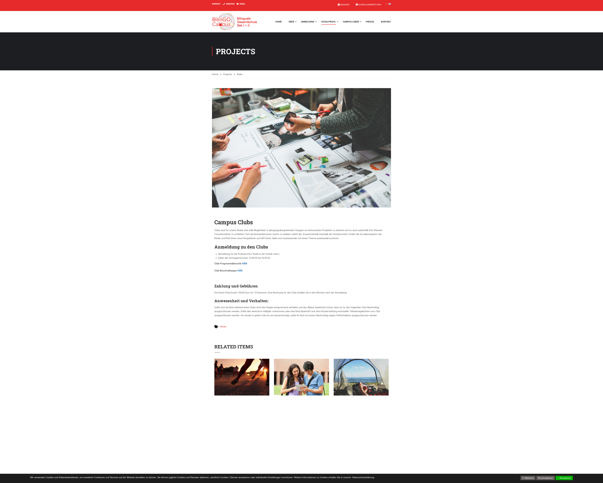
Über (291, 21)
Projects (227, 74)
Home (278, 21)
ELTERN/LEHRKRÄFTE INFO (369, 5)
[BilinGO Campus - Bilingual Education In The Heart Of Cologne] (239, 22)
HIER (244, 263)
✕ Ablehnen (528, 478)
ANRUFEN (230, 4)
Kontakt (386, 21)
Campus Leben (351, 21)
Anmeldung (307, 21)
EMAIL (242, 4)
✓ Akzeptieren (564, 478)
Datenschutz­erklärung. (363, 477)
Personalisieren (545, 478)
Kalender (344, 5)
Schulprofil (328, 21)
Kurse (223, 326)
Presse (370, 21)
